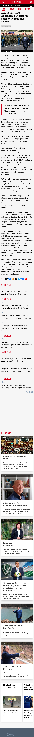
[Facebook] (22, 279)
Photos (27, 9)
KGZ (6, 6)
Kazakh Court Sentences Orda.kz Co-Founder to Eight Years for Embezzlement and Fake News (16, 344)
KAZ (3, 6)
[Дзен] (16, 279)
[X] (6, 279)
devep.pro (25, 735)
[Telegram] (19, 279)
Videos (20, 9)
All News (29, 392)
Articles (11, 9)
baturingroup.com (10, 735)
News (3, 9)
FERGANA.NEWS (17, 2)
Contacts (4, 730)
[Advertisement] (17, 413)
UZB (15, 6)
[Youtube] (26, 279)
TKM (11, 6)
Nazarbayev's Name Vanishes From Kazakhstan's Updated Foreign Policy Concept (15, 328)
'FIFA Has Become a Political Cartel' (9, 686)
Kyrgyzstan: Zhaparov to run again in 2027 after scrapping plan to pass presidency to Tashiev (16, 371)
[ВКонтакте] (9, 279)
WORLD (18, 6)
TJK (8, 6)
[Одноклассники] (13, 279)
